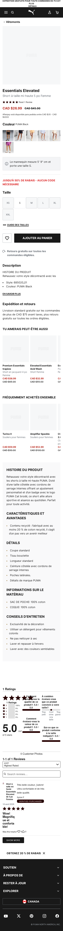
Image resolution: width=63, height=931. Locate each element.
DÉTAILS (32, 6)
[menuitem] (6, 916)
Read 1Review (25, 102)
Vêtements (13, 21)
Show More (13, 840)
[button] (12, 705)
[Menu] (6, 12)
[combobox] (31, 764)
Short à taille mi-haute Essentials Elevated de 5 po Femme (11, 792)
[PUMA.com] (31, 12)
